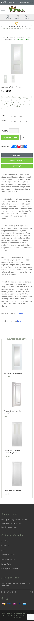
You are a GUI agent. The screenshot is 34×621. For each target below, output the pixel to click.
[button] (22, 137)
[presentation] (2, 27)
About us (4, 541)
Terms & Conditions (8, 555)
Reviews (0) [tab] (17, 166)
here (21, 313)
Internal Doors (20, 37)
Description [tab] (17, 155)
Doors (11, 37)
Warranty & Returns (8, 559)
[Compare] (31, 137)
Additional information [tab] (17, 161)
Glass (4, 120)
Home (4, 37)
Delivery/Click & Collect (9, 569)
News (3, 550)
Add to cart (11, 137)
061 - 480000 (11, 2)
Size (3, 116)
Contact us (5, 545)
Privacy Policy (6, 564)
